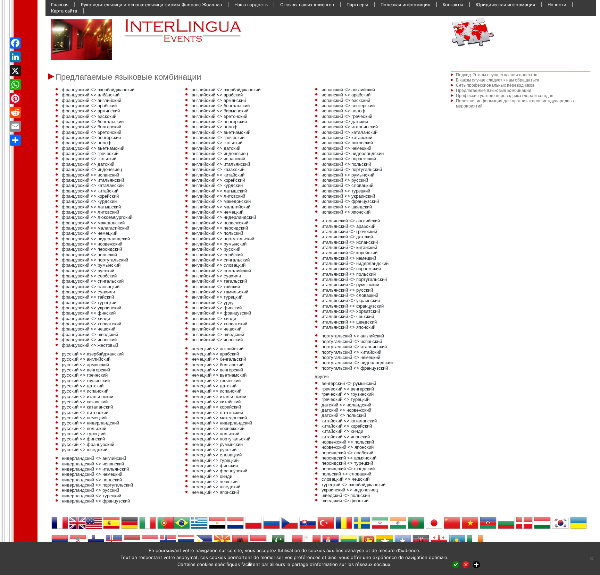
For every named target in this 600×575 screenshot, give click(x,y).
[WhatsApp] (15, 85)
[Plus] (476, 564)
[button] (60, 39)
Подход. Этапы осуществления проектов (496, 74)
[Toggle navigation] (520, 31)
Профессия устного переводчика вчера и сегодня (504, 95)
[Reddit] (15, 112)
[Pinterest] (15, 98)
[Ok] (455, 564)
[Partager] (15, 140)
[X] (15, 71)
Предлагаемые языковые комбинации (493, 90)
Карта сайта (64, 11)
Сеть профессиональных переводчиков (495, 85)
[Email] (15, 126)
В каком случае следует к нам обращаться (497, 80)
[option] (81, 39)
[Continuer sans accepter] (465, 564)
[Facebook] (15, 43)
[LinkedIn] (15, 57)
